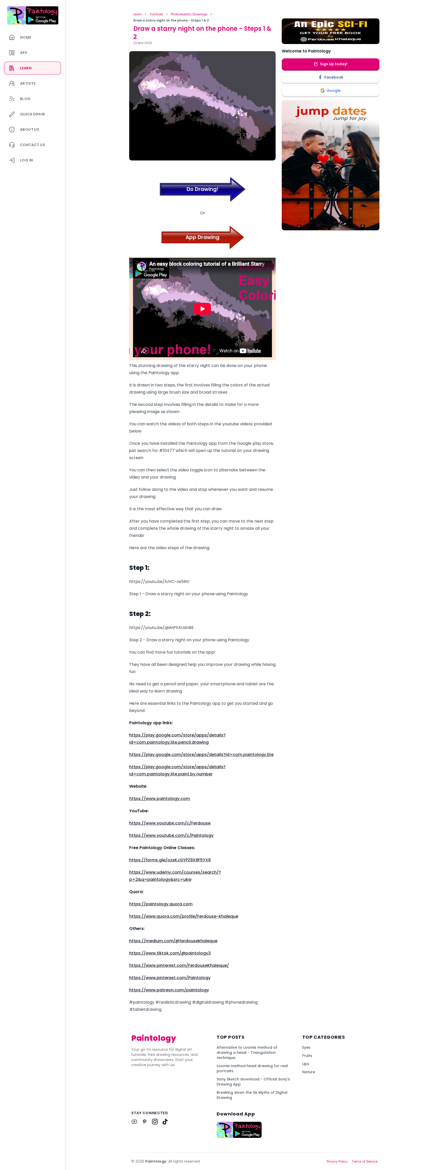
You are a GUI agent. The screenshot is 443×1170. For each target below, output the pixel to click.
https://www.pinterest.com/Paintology (169, 978)
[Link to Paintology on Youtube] (134, 1122)
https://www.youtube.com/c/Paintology (171, 835)
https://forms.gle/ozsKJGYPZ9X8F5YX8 (170, 860)
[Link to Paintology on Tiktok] (165, 1122)
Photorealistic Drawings (189, 14)
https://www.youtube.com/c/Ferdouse (169, 823)
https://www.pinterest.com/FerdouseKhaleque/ (179, 965)
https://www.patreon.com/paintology (169, 990)
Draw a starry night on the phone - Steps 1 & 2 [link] (171, 20)
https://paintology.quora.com (161, 904)
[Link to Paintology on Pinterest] (145, 1122)
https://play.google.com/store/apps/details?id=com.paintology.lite (201, 754)
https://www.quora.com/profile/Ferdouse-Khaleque (183, 916)
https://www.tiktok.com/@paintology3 (170, 953)
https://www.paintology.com (159, 798)
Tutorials (156, 14)
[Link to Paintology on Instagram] (155, 1122)
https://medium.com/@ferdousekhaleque (173, 941)
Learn (137, 14)
